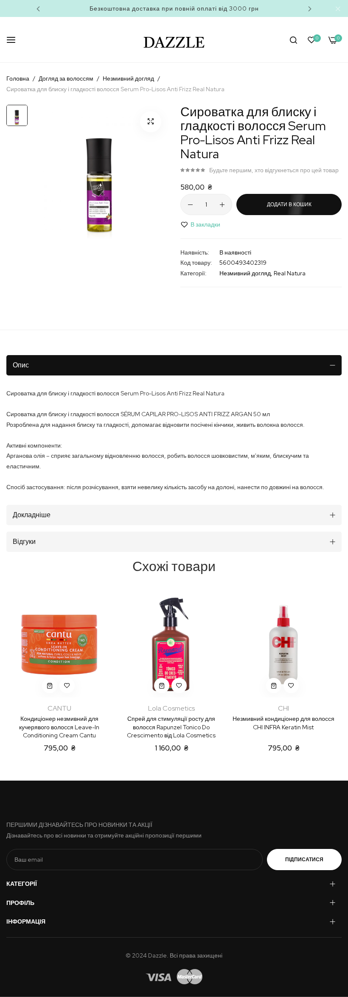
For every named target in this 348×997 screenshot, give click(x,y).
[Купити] (49, 685)
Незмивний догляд (128, 78)
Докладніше (32, 514)
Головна (17, 78)
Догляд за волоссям (66, 78)
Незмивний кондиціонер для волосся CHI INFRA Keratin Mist (283, 723)
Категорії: (193, 273)
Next (309, 8)
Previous (38, 8)
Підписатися (304, 859)
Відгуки (24, 541)
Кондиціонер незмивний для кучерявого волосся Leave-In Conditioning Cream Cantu (59, 727)
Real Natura (290, 273)
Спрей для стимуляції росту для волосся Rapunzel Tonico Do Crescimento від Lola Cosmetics (171, 727)
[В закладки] (67, 685)
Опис (21, 365)
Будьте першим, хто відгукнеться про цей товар (274, 170)
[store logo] (174, 39)
